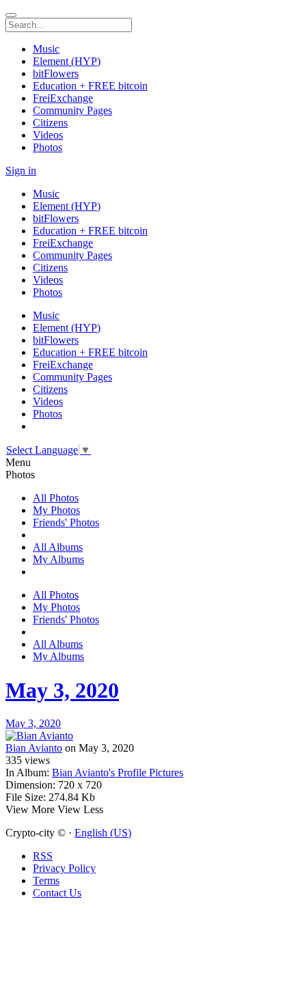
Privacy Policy (64, 868)
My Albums (58, 559)
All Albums (58, 547)
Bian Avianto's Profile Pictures (117, 772)
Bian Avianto (33, 748)
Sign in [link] (20, 170)
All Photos (56, 498)
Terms (46, 880)
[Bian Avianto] (147, 736)
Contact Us (57, 893)
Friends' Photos (66, 522)
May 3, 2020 (62, 690)
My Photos (56, 510)
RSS (43, 856)
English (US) (103, 832)
